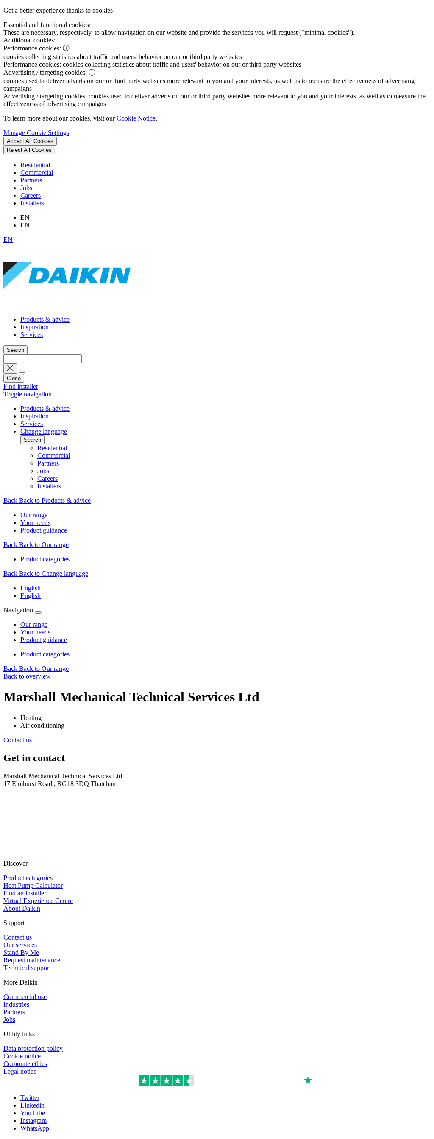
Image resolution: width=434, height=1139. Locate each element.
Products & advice (45, 319)
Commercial (36, 172)
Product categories (45, 654)
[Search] (22, 371)
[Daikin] (67, 305)
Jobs (26, 187)
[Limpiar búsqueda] (10, 368)
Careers (30, 195)
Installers (32, 203)
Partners (31, 180)
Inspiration (34, 327)
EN (8, 239)
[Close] (38, 612)
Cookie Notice (136, 118)
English (30, 588)
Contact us (17, 739)
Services (31, 334)
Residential (35, 164)
